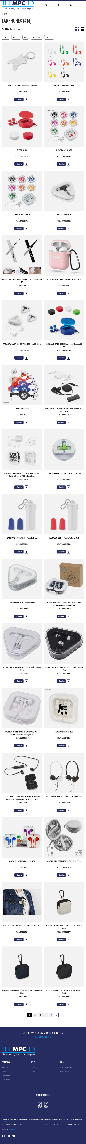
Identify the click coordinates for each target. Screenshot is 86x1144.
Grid (77, 29)
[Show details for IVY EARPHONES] (22, 385)
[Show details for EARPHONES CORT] (22, 191)
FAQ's (33, 1072)
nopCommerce (12, 1129)
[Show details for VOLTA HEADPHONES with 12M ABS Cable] (64, 773)
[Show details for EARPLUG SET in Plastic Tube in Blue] (22, 514)
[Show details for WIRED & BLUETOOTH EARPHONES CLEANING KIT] (22, 255)
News (4, 1072)
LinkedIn (13, 1135)
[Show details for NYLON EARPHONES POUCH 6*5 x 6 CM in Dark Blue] (22, 966)
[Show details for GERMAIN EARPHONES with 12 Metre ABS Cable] (64, 320)
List (82, 29)
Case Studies (6, 1080)
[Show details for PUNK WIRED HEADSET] (64, 62)
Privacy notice (64, 1072)
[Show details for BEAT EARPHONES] (64, 126)
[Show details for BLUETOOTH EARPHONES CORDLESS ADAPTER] (22, 902)
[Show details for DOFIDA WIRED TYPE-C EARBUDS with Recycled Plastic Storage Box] (22, 708)
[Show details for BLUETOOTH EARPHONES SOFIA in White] (64, 837)
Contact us (34, 1067)
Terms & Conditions (66, 1067)
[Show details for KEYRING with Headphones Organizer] (22, 62)
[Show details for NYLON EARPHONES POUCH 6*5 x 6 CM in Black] (64, 966)
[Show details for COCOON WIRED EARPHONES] (22, 837)
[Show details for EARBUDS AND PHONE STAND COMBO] (64, 449)
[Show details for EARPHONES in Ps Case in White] (22, 579)
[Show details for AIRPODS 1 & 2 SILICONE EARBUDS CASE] (64, 255)
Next (56, 1015)
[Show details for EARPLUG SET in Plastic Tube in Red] (64, 514)
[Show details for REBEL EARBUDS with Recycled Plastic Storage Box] (22, 643)
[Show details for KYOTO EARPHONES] (64, 708)
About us (5, 1067)
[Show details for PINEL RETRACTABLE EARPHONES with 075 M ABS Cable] (64, 385)
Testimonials (6, 1076)
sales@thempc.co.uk (8, 1122)
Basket (19, 99)
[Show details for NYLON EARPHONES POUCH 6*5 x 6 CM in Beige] (64, 902)
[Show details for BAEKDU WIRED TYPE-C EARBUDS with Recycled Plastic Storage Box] (64, 579)
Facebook (3, 1135)
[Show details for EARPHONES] (22, 126)
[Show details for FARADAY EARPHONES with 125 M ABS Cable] (22, 320)
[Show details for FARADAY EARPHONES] (64, 191)
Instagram (8, 1135)
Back (5, 14)
